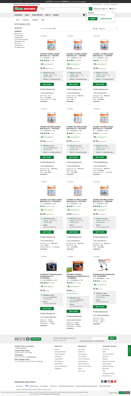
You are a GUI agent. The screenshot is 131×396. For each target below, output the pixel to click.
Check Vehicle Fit (48, 64)
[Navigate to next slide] (110, 1)
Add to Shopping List (48, 89)
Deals (26, 15)
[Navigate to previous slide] (21, 1)
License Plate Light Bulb (21, 39)
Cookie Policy (45, 394)
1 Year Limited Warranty (47, 93)
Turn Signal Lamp (20, 47)
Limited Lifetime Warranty (74, 320)
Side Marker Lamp (20, 41)
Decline (127, 392)
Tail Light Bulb (18, 45)
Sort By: (95, 29)
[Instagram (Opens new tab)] (109, 381)
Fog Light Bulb (19, 35)
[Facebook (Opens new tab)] (102, 381)
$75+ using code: (65, 1)
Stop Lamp (18, 43)
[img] (112, 12)
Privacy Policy (56, 394)
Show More (43, 101)
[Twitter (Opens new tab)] (105, 381)
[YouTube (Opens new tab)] (112, 381)
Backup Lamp (18, 33)
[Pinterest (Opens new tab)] (115, 381)
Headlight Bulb (19, 37)
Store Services (37, 15)
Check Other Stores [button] (47, 76)
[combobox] (64, 8)
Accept (121, 392)
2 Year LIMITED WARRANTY (48, 317)
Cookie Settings (113, 392)
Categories (17, 15)
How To (47, 15)
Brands (55, 15)
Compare (44, 36)
